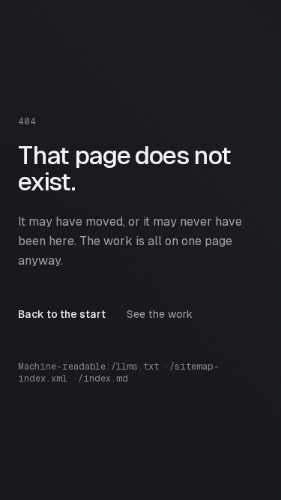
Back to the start (62, 314)
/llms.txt (135, 366)
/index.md (103, 378)
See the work (160, 314)
